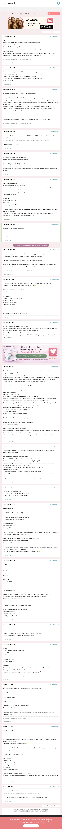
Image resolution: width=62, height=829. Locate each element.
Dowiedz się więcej (34, 822)
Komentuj (52, 36)
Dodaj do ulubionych (54, 14)
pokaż (11, 62)
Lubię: (56, 36)
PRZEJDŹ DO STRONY (31, 826)
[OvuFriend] (8, 4)
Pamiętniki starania (6, 14)
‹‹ (42, 32)
